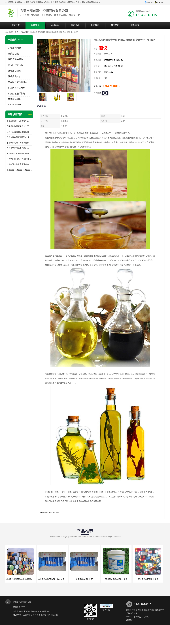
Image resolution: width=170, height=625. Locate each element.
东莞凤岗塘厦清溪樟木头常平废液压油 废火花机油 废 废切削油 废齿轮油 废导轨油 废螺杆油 (19, 126)
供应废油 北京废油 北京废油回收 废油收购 (19, 170)
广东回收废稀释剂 (16, 93)
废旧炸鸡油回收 (15, 59)
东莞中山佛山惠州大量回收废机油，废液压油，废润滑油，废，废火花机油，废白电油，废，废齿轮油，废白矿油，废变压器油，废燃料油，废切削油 (19, 159)
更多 (30, 115)
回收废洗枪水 (14, 76)
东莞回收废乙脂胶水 (17, 82)
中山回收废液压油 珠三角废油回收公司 (22, 579)
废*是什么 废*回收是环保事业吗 (19, 154)
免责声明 (36, 615)
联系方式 (135, 25)
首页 (16, 32)
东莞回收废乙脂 (15, 65)
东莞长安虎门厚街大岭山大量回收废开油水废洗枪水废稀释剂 (19, 148)
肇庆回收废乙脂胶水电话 (116, 579)
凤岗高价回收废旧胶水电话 (84, 579)
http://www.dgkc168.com (49, 512)
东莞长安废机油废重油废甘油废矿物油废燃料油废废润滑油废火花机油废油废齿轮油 (19, 132)
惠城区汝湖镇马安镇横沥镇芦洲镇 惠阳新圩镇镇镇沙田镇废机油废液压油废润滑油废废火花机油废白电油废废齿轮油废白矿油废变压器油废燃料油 (19, 143)
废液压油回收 (14, 99)
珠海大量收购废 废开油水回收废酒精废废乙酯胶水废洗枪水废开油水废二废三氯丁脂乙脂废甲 (19, 137)
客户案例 (115, 25)
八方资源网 (27, 615)
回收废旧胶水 (14, 71)
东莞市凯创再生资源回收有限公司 (26, 611)
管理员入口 (45, 615)
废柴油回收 (13, 54)
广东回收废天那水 (16, 88)
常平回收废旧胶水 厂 (52, 579)
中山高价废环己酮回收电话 (18, 121)
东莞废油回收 (14, 48)
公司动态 (95, 25)
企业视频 (55, 25)
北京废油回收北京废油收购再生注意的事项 (19, 164)
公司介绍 (75, 25)
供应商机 (35, 25)
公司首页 (15, 25)
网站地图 (54, 615)
